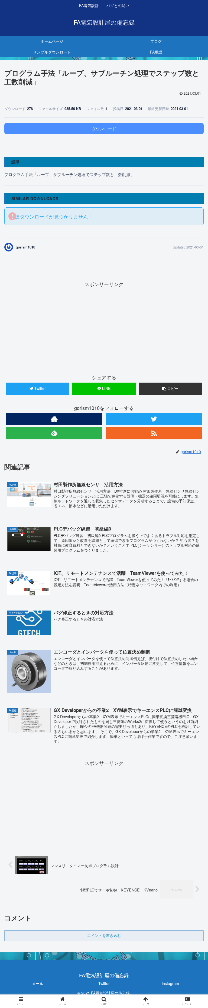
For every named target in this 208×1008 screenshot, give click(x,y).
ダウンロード (104, 128)
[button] (192, 668)
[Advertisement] (104, 326)
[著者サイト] (54, 419)
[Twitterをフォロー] (154, 419)
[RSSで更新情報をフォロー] (154, 433)
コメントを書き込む (104, 935)
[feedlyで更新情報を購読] (54, 433)
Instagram (170, 983)
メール (37, 983)
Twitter (104, 983)
